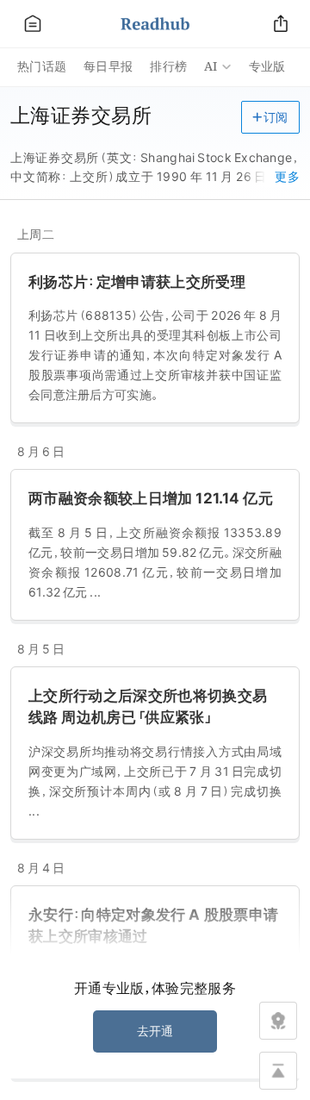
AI (211, 66)
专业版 (267, 66)
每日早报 (108, 66)
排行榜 (168, 66)
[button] (270, 117)
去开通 (155, 1031)
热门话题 (41, 66)
